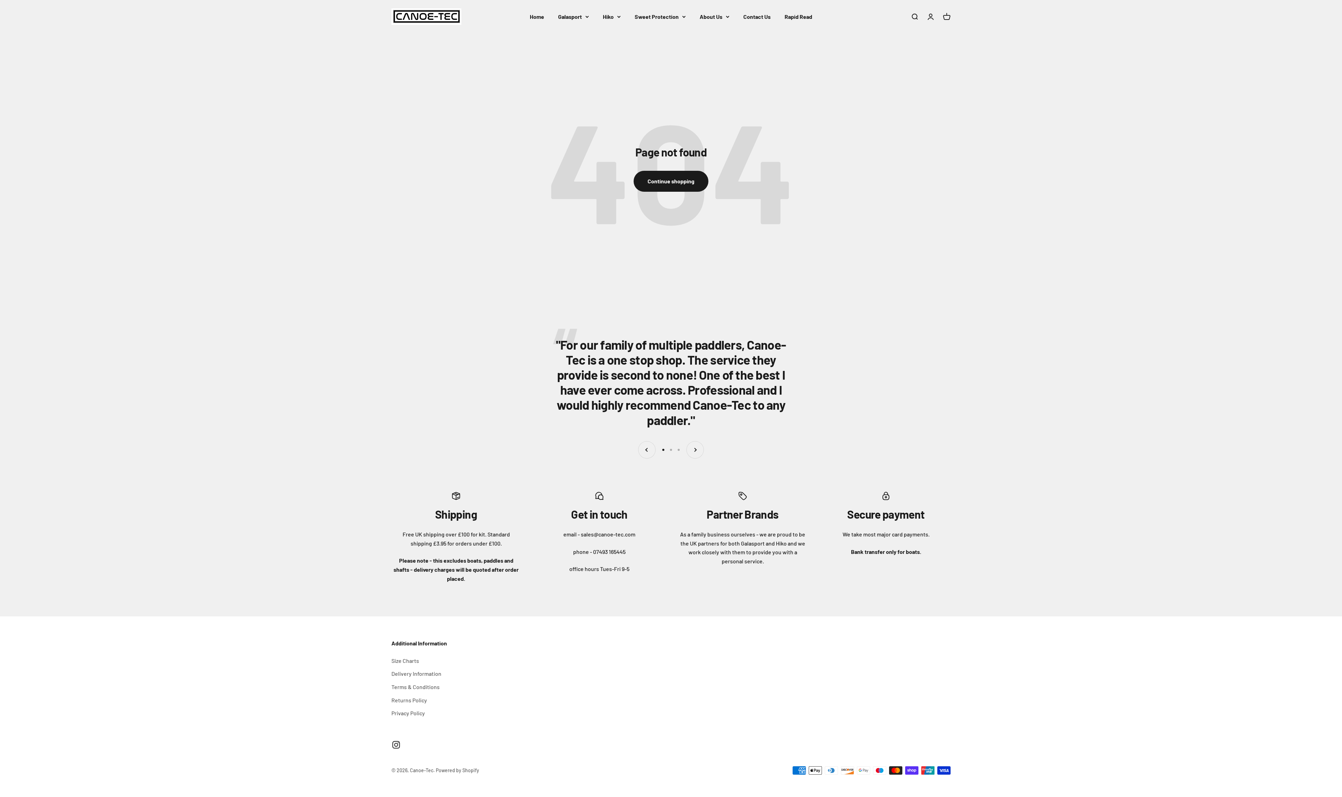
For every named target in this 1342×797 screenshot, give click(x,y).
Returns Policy (409, 700)
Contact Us (757, 16)
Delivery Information (416, 673)
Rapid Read (798, 16)
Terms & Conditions (415, 686)
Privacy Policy (408, 713)
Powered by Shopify (457, 770)
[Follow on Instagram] (396, 745)
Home (537, 16)
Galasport (570, 16)
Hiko (608, 16)
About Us (711, 16)
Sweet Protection (657, 16)
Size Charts (405, 660)
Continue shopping (671, 181)
